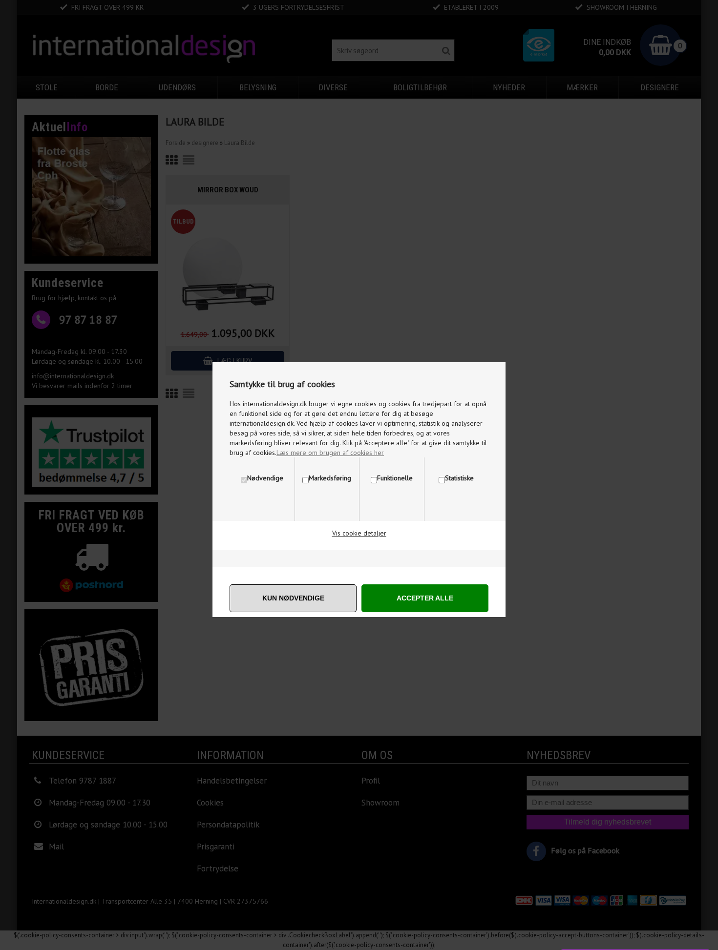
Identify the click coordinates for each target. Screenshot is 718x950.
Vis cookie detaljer (359, 533)
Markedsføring (330, 478)
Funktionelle (395, 478)
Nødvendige (265, 478)
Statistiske (459, 478)
